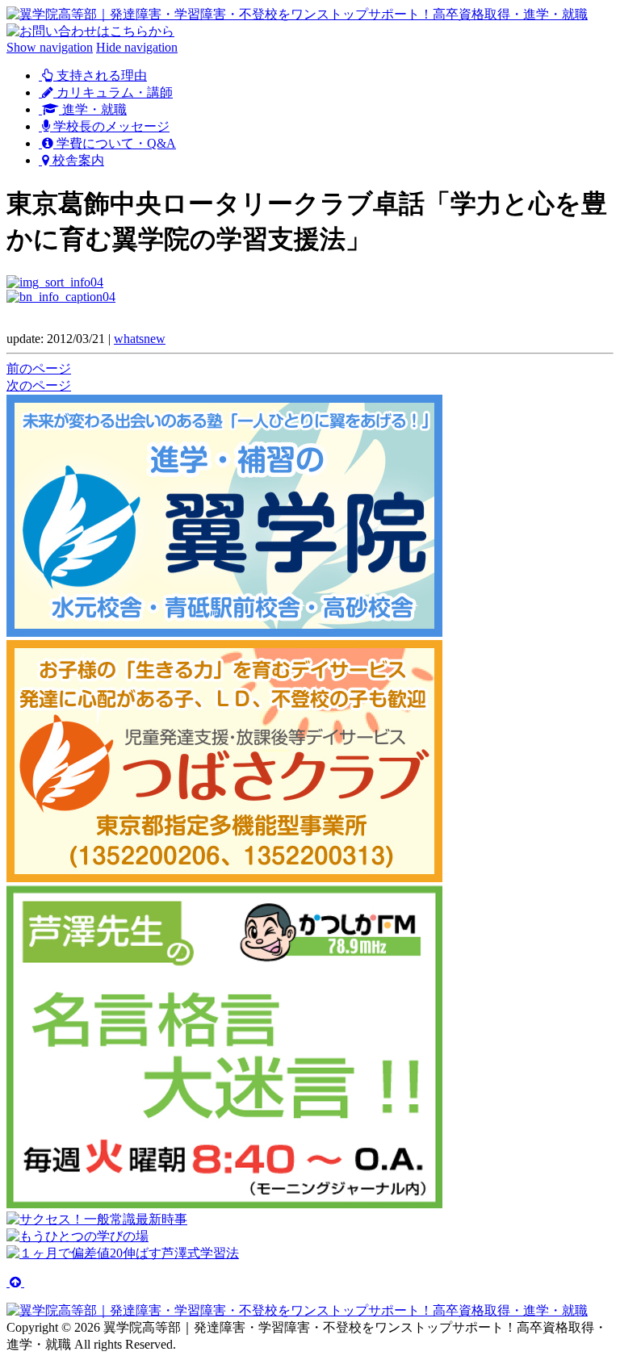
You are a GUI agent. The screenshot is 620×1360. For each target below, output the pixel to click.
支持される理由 (100, 75)
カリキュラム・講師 (113, 92)
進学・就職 (93, 109)
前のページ (38, 368)
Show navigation (49, 47)
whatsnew (139, 338)
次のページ (38, 385)
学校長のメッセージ (110, 126)
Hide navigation (137, 47)
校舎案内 (76, 160)
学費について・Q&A (114, 143)
